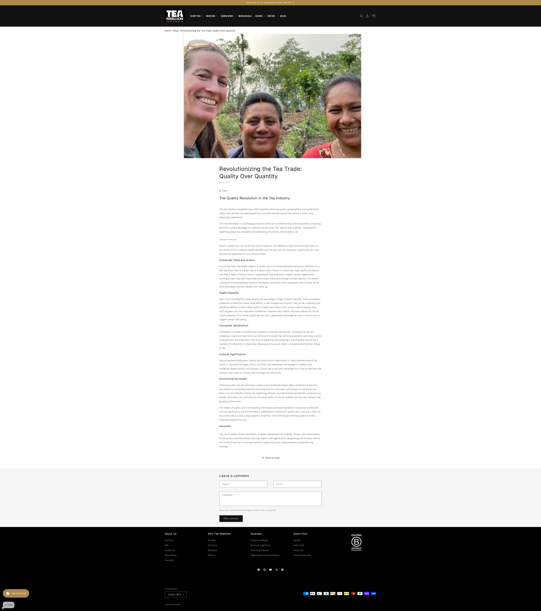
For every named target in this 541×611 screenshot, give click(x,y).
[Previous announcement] (166, 2)
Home (168, 30)
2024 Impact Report (260, 550)
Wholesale (212, 550)
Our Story (169, 540)
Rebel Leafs (299, 545)
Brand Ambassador (302, 555)
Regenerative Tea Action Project (265, 555)
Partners (212, 555)
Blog (175, 30)
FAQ (166, 545)
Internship (169, 560)
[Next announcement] (375, 2)
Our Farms (212, 545)
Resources (298, 550)
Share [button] (224, 190)
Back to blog (272, 458)
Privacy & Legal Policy (260, 545)
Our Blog (212, 540)
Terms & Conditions (259, 540)
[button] (197, 16)
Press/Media (171, 555)
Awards (297, 540)
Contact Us (170, 550)
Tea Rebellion (176, 604)
